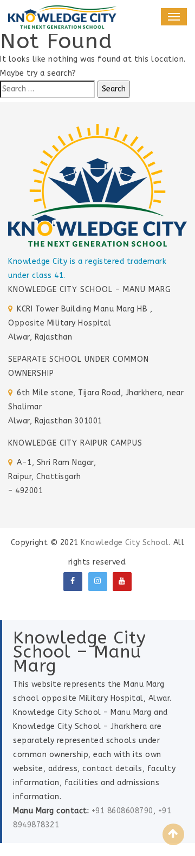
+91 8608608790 (122, 810)
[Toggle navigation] (174, 16)
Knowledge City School (125, 542)
